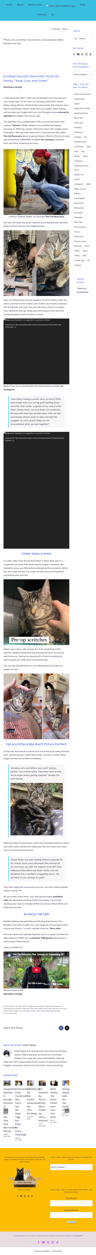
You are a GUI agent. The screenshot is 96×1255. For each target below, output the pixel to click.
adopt (76, 104)
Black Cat (78, 118)
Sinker (39, 1011)
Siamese (78, 246)
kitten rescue (80, 189)
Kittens (77, 193)
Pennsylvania (80, 227)
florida (77, 156)
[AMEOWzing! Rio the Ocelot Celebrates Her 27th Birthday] (30, 1083)
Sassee (33, 1011)
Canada (77, 137)
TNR (84, 255)
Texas (85, 251)
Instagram (78, 184)
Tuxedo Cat (79, 260)
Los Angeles (79, 198)
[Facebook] (74, 54)
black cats (78, 123)
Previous (56, 29)
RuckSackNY (78, 1236)
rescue (77, 232)
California (78, 132)
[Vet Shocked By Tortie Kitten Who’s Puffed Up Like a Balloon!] (42, 1083)
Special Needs (45, 1011)
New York (78, 222)
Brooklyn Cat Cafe (52, 1008)
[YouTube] (78, 54)
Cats (88, 146)
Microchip (78, 213)
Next (65, 29)
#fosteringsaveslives (56, 1006)
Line (20, 1011)
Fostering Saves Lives (81, 168)
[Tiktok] (90, 54)
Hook (64, 1008)
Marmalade (26, 1011)
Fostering (78, 161)
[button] (53, 15)
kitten (88, 184)
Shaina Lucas (80, 241)
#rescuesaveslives (82, 94)
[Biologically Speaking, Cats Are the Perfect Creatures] (65, 1083)
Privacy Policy (57, 1251)
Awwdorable (40, 1006)
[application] (36, 351)
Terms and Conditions (42, 1251)
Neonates (78, 217)
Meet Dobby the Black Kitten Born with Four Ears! (53, 1103)
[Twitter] (82, 54)
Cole (60, 1008)
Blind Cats (42, 1008)
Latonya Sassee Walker (11, 1011)
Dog (83, 151)
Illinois (77, 179)
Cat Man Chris (80, 142)
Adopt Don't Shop (28, 1008)
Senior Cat (78, 236)
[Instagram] (86, 54)
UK (88, 260)
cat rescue (78, 146)
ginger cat (78, 174)
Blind (36, 1008)
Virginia (77, 265)
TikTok (76, 255)
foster (85, 156)
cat (85, 137)
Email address (71, 1210)
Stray (87, 246)
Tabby (77, 251)
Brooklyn (78, 127)
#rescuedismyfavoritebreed (13, 1008)
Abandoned (79, 99)
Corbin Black (10, 1006)
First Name (71, 1198)
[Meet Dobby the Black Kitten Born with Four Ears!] (53, 1083)
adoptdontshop (81, 113)
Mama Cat (78, 203)
